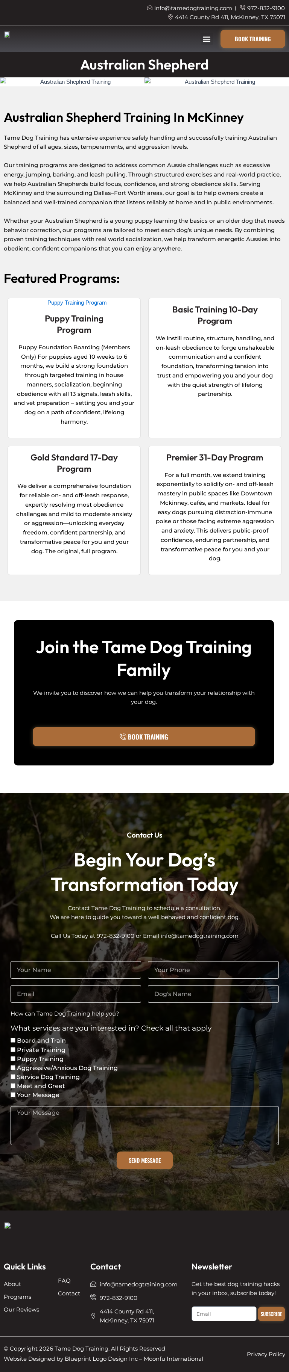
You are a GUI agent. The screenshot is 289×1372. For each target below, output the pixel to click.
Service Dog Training (48, 1077)
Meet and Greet (41, 1086)
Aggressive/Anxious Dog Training (67, 1068)
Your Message (38, 1095)
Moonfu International (173, 1358)
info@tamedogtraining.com (200, 936)
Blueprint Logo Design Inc (101, 1358)
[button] (207, 39)
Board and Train (41, 1040)
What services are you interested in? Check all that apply (111, 1028)
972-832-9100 (115, 936)
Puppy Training (40, 1059)
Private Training (41, 1050)
